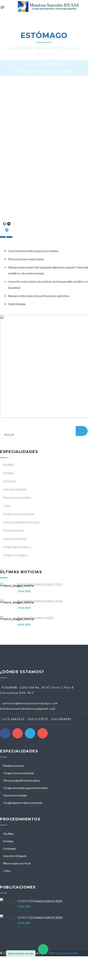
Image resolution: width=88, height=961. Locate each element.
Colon (7, 505)
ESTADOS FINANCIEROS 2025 (39, 584)
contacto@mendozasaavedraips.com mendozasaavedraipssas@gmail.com (29, 705)
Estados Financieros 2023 (35, 618)
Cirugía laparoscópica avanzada (22, 802)
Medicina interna (13, 530)
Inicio (32, 63)
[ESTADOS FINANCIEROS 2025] (17, 585)
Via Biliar (8, 464)
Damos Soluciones (63, 953)
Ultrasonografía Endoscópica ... (22, 522)
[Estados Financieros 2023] (17, 618)
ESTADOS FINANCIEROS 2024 (39, 601)
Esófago (8, 473)
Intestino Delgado (14, 489)
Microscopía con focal (16, 497)
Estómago (9, 481)
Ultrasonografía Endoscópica (21, 780)
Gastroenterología (15, 538)
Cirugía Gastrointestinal (18, 514)
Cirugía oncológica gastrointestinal (25, 788)
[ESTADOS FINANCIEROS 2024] (17, 602)
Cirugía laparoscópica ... (18, 547)
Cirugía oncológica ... (16, 555)
